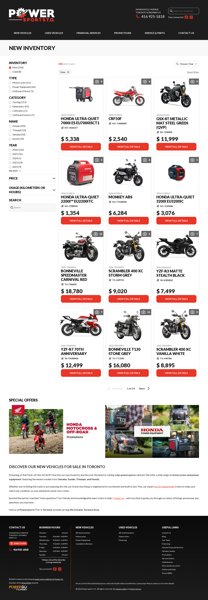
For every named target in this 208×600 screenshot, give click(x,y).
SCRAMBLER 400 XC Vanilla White (173, 351)
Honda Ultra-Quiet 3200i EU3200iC (175, 199)
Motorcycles (81, 536)
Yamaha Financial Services (172, 547)
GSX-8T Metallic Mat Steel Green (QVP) (172, 123)
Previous (118, 388)
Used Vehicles (54, 32)
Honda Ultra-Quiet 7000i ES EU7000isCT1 (80, 120)
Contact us (118, 498)
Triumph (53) (19, 130)
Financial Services (89, 32)
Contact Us (186, 32)
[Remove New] (68, 72)
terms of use (136, 589)
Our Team (166, 540)
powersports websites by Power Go (49, 579)
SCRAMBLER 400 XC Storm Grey (126, 273)
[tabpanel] (53, 548)
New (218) (17, 67)
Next (142, 388)
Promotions (122, 32)
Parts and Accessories (171, 566)
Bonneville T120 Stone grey (124, 351)
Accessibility (167, 573)
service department (164, 486)
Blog (164, 536)
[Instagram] (191, 17)
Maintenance (167, 562)
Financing (123, 540)
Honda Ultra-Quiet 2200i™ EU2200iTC (80, 199)
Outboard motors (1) (23, 114)
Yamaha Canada (168, 551)
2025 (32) (17, 153)
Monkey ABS (120, 197)
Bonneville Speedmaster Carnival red (74, 275)
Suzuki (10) (18, 138)
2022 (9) (16, 166)
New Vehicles (22, 32)
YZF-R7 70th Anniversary (74, 351)
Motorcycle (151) (21, 82)
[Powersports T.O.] (32, 14)
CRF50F (115, 118)
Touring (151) (19, 102)
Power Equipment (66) (24, 86)
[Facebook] (186, 17)
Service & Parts (155, 32)
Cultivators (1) (19, 110)
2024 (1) (16, 158)
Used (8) (16, 71)
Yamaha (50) (18, 134)
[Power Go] (36, 587)
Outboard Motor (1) (23, 91)
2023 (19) (17, 162)
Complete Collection (84, 544)
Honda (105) (19, 125)
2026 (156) (18, 149)
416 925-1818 (153, 16)
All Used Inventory (126, 533)
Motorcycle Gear (169, 569)
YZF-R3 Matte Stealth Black (170, 273)
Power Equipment (83, 540)
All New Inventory (83, 533)
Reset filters (193, 72)
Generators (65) (20, 106)
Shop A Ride (26, 583)
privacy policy (121, 589)
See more (13, 171)
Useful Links (170, 527)
